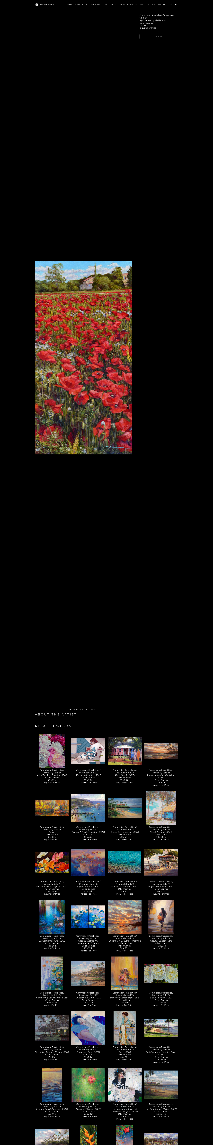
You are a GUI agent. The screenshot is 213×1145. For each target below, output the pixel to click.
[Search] (176, 5)
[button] (128, 5)
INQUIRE (158, 36)
